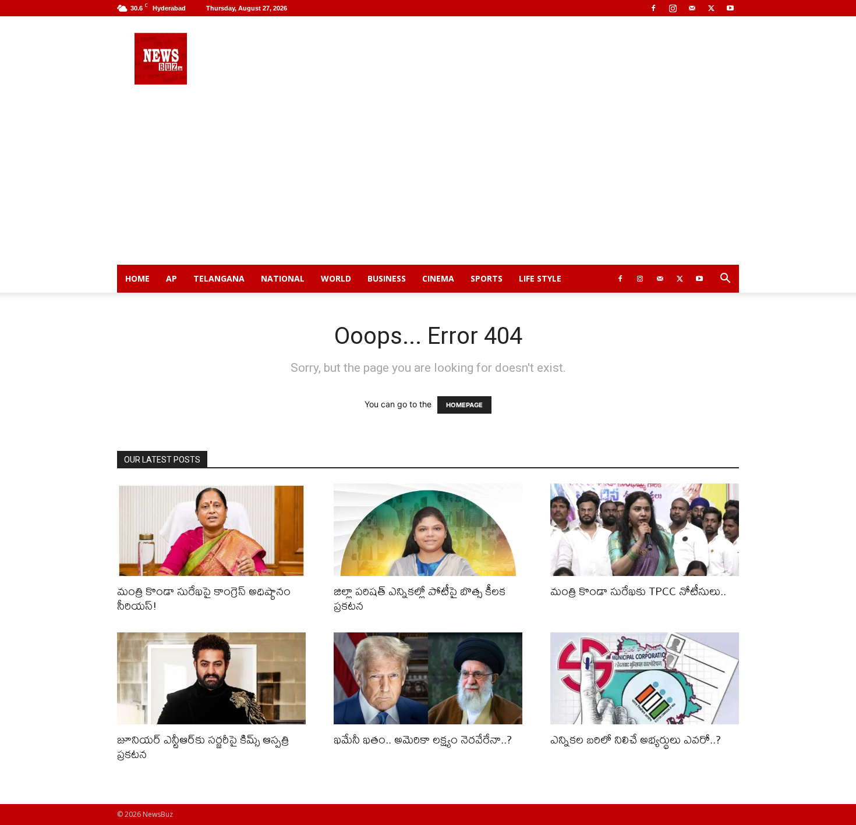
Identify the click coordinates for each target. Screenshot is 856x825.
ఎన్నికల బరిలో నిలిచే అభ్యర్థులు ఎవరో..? (635, 739)
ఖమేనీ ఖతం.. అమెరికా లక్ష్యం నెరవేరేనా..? (423, 739)
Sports (487, 278)
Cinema (438, 278)
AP (171, 278)
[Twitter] (711, 8)
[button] (725, 279)
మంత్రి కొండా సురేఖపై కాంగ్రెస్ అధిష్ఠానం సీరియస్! (204, 598)
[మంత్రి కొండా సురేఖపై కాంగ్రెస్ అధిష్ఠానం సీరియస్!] (211, 529)
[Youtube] (730, 8)
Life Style (540, 278)
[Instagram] (672, 8)
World (336, 278)
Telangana (219, 278)
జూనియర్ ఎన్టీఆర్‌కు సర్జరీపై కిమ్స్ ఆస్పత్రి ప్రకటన (203, 746)
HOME (137, 278)
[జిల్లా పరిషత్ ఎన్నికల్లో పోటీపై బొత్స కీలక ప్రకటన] (428, 529)
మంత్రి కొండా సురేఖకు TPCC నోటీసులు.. (638, 590)
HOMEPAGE (464, 405)
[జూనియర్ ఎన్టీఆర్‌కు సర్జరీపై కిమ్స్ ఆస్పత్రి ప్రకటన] (211, 678)
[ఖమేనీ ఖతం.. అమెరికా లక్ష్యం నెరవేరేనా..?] (428, 678)
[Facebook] (653, 8)
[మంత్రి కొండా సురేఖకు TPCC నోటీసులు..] (644, 529)
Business (386, 278)
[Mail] (692, 8)
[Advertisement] (428, 177)
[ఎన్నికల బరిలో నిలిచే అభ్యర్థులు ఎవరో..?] (644, 678)
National (283, 278)
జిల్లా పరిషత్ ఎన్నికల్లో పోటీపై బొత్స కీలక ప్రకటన (419, 598)
